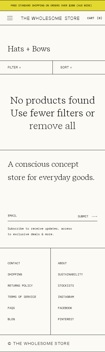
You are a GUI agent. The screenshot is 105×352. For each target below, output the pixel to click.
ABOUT (62, 263)
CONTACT (14, 263)
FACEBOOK (65, 308)
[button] (10, 18)
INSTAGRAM (66, 297)
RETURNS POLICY (20, 286)
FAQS (11, 308)
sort (64, 67)
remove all (52, 126)
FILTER (13, 67)
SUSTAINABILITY (70, 274)
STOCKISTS (66, 286)
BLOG (11, 319)
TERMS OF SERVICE (22, 297)
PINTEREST (66, 319)
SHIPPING (15, 274)
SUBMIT (83, 216)
